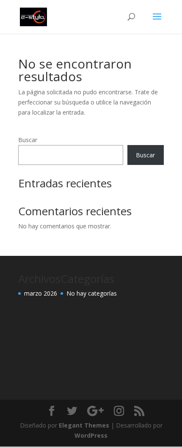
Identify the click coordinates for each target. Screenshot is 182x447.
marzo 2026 (40, 293)
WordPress (91, 435)
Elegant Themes (84, 425)
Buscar (27, 140)
